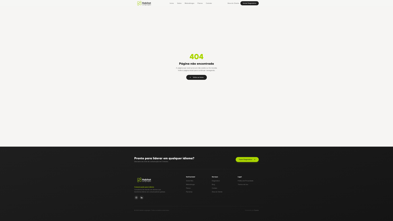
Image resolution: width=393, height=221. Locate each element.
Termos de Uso (243, 184)
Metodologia (189, 3)
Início (172, 3)
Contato (209, 3)
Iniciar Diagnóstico (249, 3)
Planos (200, 3)
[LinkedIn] (142, 198)
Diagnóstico (216, 181)
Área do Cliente (233, 3)
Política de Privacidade (245, 181)
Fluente (256, 210)
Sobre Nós (189, 181)
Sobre (179, 3)
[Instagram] (136, 198)
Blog (213, 184)
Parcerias (189, 192)
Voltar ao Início (198, 77)
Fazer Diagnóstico (245, 159)
